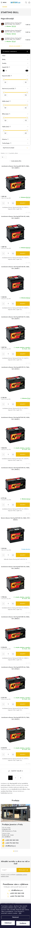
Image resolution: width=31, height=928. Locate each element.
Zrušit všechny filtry (16, 161)
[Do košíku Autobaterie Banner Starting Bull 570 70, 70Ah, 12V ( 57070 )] (23, 754)
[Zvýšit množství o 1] (12, 203)
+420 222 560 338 (11, 840)
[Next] (29, 819)
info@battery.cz (10, 846)
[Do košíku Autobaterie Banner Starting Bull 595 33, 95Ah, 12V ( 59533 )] (23, 505)
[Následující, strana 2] (15, 778)
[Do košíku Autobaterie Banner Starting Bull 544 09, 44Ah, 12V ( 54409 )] (23, 253)
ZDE (20, 913)
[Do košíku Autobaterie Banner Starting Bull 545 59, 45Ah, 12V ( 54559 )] (23, 303)
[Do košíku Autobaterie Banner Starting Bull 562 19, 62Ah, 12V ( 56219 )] (23, 354)
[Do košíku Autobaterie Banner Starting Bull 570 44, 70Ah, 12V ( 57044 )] (23, 704)
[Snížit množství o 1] (3, 203)
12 (16, 70)
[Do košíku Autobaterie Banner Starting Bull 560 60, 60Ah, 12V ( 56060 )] (23, 603)
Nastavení (15, 917)
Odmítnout (8, 923)
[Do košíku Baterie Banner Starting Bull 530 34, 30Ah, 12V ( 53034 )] (23, 555)
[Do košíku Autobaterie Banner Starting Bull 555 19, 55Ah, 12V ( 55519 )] (23, 203)
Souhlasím (23, 923)
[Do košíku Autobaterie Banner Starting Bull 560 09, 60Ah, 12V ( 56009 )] (23, 454)
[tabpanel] (15, 826)
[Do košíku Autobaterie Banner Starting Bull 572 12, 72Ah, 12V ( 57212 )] (23, 404)
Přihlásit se (23, 870)
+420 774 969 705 (11, 843)
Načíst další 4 (17, 771)
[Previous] (1, 819)
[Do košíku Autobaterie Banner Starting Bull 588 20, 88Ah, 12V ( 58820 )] (23, 654)
